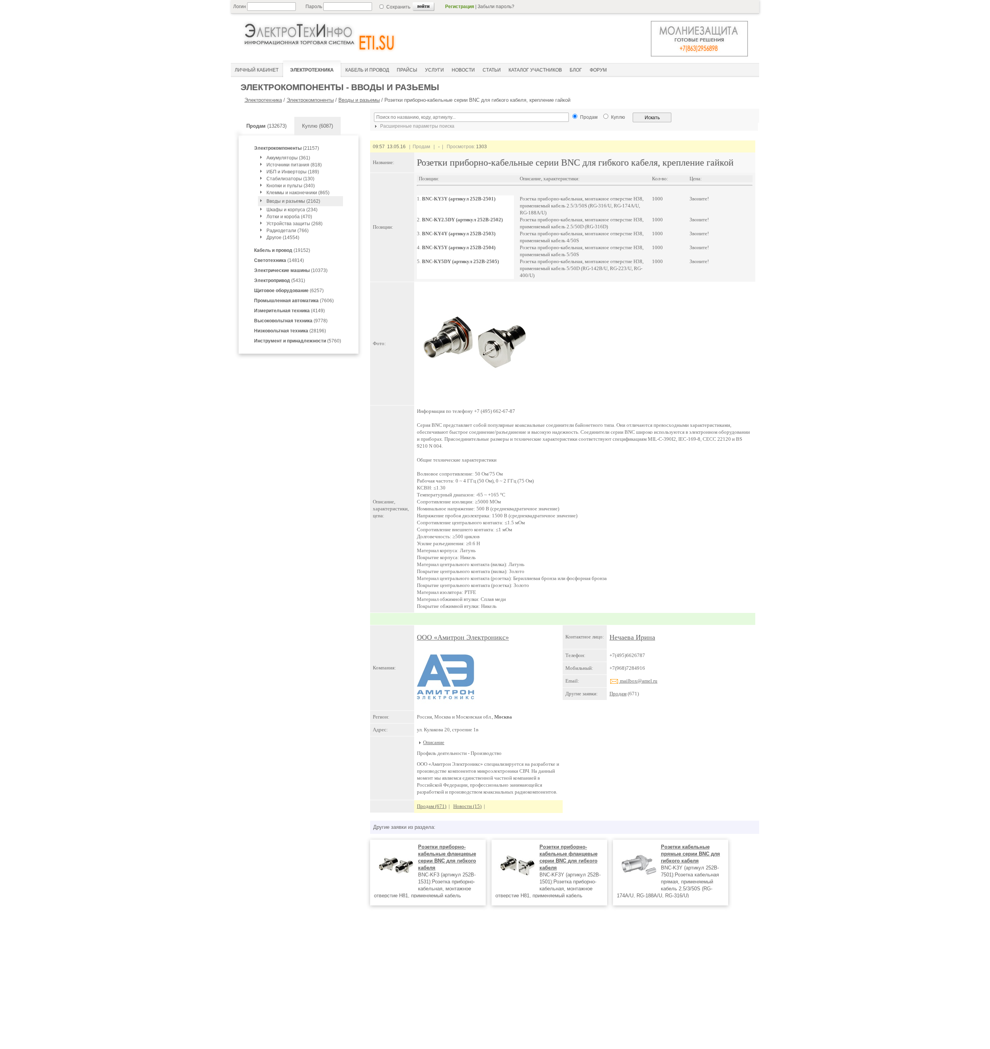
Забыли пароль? (496, 6)
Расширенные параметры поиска (416, 126)
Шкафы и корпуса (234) (291, 209)
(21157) (286, 148)
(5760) (297, 341)
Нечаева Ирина (632, 637)
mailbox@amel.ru (638, 681)
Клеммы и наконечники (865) (297, 192)
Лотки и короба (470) (289, 216)
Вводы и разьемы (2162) (293, 201)
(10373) (291, 270)
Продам (617, 693)
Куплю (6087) (317, 126)
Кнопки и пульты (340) (290, 185)
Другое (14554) (282, 237)
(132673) (266, 126)
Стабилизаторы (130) (290, 178)
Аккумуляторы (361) (288, 158)
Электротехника (263, 100)
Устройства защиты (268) (294, 223)
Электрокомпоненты (310, 100)
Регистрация (459, 6)
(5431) (279, 280)
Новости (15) (467, 806)
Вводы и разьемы (359, 100)
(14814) (279, 260)
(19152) (282, 250)
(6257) (289, 290)
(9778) (291, 320)
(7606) (294, 300)
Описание (433, 742)
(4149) (289, 310)
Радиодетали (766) (287, 230)
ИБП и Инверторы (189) (292, 172)
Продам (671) (431, 806)
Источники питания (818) (294, 165)
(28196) (290, 331)
